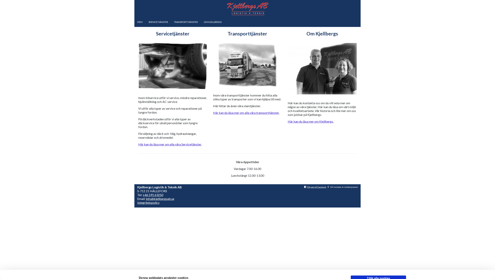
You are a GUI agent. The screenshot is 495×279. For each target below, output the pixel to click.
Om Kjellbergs (213, 22)
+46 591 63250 (153, 195)
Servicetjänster (158, 22)
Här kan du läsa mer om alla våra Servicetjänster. (170, 144)
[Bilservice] (172, 66)
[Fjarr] (247, 65)
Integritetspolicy (148, 202)
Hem (140, 22)
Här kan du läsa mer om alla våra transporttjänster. (246, 113)
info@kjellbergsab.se (160, 199)
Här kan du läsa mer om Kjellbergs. (311, 121)
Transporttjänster (186, 22)
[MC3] (322, 68)
